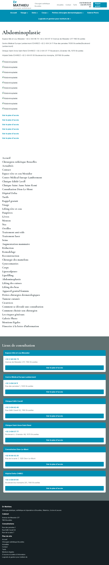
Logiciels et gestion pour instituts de (53, 19)
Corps (44, 13)
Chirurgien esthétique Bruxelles (42, 5)
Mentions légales (11, 322)
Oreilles (6, 228)
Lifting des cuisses (12, 283)
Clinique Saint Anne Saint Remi (19, 185)
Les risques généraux (13, 314)
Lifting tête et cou (12, 208)
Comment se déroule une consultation (22, 306)
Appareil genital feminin (15, 291)
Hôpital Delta (9, 193)
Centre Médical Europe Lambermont (22, 177)
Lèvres (5, 216)
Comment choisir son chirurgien (19, 310)
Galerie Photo (93, 13)
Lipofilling (8, 275)
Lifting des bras (10, 287)
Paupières (7, 212)
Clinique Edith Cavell (13, 181)
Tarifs (75, 5)
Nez (4, 224)
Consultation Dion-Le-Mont (17, 189)
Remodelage (9, 251)
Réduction (8, 248)
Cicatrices (7, 302)
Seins (34, 13)
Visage (23, 13)
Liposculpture (9, 271)
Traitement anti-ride (13, 232)
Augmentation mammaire (16, 244)
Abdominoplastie (11, 279)
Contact (68, 5)
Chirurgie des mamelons (15, 259)
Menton (6, 220)
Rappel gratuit (97, 5)
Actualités (60, 5)
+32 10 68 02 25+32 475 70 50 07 (85, 5)
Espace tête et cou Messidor (17, 173)
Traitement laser (11, 236)
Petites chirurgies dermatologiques (67, 13)
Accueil (13, 13)
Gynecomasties (10, 263)
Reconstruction (10, 255)
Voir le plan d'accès (10, 115)
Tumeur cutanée (11, 298)
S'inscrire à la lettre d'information (20, 326)
